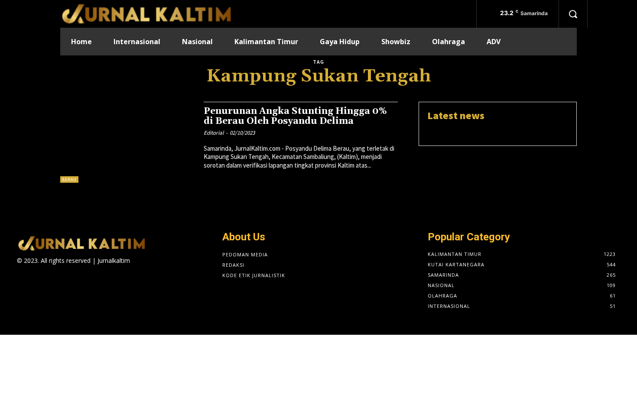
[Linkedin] (165, 268)
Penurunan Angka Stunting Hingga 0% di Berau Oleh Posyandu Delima (295, 116)
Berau (69, 179)
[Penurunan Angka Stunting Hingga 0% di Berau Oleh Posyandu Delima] (127, 142)
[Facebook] (135, 268)
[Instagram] (150, 268)
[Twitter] (181, 268)
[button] (573, 14)
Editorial (214, 132)
